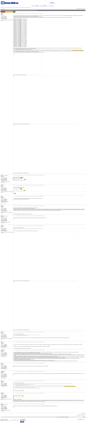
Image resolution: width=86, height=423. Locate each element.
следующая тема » (83, 8)
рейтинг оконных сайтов (7, 420)
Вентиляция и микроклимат (9, 7)
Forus (1, 196)
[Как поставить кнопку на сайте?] (22, 422)
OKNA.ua (82, 419)
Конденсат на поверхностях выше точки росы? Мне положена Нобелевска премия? (22, 7)
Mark (1, 341)
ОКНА (5, 7)
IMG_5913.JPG (15, 280)
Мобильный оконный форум (4, 419)
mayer (2, 215)
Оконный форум (2, 7)
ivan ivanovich (3, 371)
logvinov (2, 13)
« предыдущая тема (78, 8)
